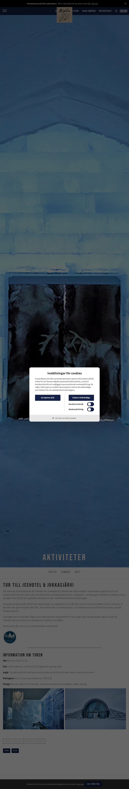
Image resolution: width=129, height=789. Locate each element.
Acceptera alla (47, 397)
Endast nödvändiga (81, 397)
